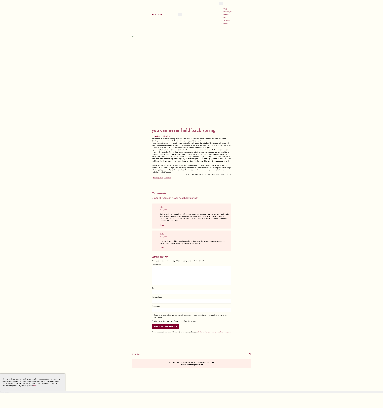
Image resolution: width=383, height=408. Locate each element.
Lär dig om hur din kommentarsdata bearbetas (214, 332)
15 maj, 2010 (163, 237)
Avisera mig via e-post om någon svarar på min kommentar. (175, 321)
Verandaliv (167, 178)
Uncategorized (158, 178)
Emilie (162, 234)
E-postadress (157, 297)
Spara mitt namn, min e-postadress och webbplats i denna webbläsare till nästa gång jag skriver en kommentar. (190, 316)
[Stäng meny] (221, 3)
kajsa (161, 207)
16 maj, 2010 (163, 210)
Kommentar (156, 265)
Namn (154, 288)
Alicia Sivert (157, 14)
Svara (162, 225)
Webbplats (156, 306)
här (34, 386)
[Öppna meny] (180, 14)
